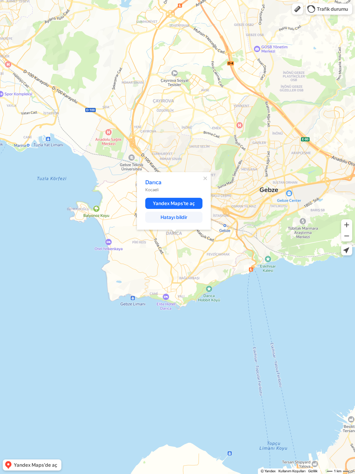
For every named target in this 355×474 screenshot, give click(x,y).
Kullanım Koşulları (291, 471)
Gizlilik (313, 471)
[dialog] (174, 201)
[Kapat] (205, 178)
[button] (297, 9)
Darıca (153, 182)
